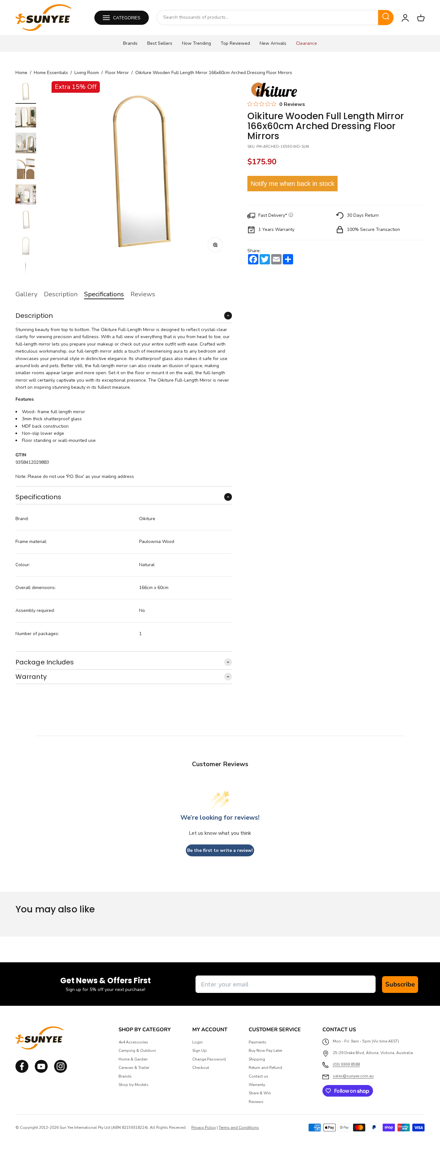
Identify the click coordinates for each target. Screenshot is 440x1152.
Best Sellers (159, 43)
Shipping (257, 1059)
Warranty (257, 1084)
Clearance (306, 43)
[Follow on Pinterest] (60, 1071)
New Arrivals (273, 43)
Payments (257, 1042)
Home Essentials (51, 73)
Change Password (209, 1059)
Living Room (86, 73)
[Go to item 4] (25, 169)
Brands (130, 43)
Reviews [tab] (142, 294)
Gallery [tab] (26, 294)
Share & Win (260, 1093)
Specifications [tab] (104, 294)
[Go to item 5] (25, 195)
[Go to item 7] (25, 247)
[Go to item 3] (25, 144)
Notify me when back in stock (292, 183)
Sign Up (199, 1050)
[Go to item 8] (25, 273)
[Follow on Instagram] (41, 1071)
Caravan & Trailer (134, 1067)
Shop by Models (133, 1084)
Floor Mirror (117, 73)
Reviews (256, 1101)
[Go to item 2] (25, 118)
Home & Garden (133, 1059)
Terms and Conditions (239, 1127)
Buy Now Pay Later (265, 1050)
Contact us (258, 1076)
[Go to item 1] (25, 92)
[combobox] (267, 17)
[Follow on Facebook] (21, 1071)
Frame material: (31, 541)
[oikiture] (274, 90)
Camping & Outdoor (137, 1050)
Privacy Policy (203, 1127)
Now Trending (196, 43)
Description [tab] (61, 294)
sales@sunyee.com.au (353, 1076)
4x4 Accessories (133, 1042)
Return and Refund (265, 1067)
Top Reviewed (235, 43)
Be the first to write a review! (220, 850)
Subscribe (400, 984)
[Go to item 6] (25, 221)
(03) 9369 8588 (346, 1064)
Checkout (200, 1067)
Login (197, 1042)
